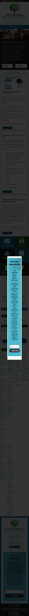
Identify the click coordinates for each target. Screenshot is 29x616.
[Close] (19, 258)
